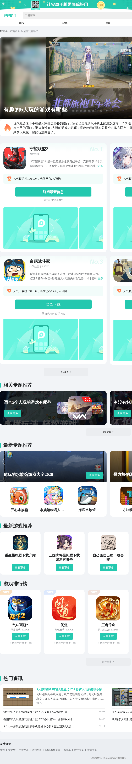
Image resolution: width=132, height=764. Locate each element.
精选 (21, 23)
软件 (65, 23)
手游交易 (24, 750)
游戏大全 (92, 750)
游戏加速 (37, 750)
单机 (108, 23)
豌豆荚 (67, 750)
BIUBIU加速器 (52, 750)
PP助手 (4, 31)
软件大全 (79, 750)
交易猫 (11, 750)
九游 (2, 750)
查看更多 (12, 413)
